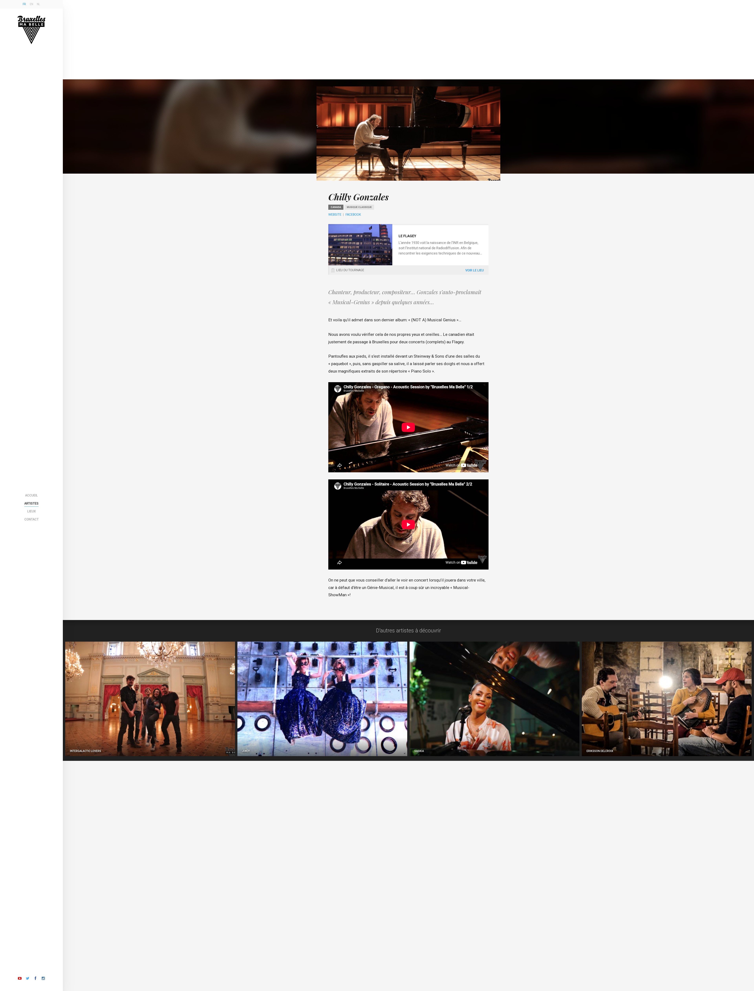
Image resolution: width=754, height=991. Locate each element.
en (31, 4)
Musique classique (359, 207)
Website (334, 214)
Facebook (353, 214)
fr (24, 4)
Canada (336, 207)
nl (38, 4)
